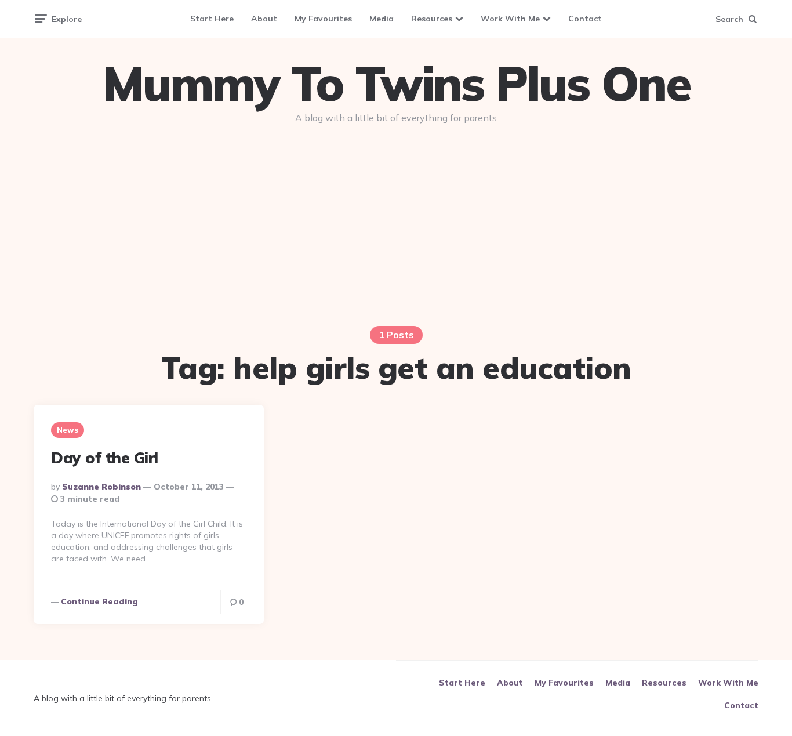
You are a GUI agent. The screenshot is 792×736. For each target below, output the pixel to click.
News (67, 429)
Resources (431, 18)
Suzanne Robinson (101, 486)
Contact (585, 18)
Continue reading (99, 601)
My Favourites (323, 18)
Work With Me (510, 18)
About (264, 18)
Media (381, 18)
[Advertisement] (396, 221)
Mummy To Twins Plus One (396, 83)
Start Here (212, 18)
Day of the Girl (104, 457)
